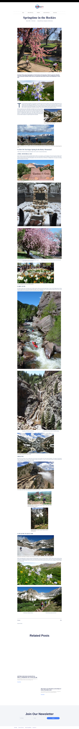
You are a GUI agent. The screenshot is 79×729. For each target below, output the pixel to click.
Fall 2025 (38, 12)
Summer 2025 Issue (46, 12)
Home (23, 12)
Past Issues (55, 12)
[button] (39, 204)
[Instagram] (64, 1)
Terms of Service (21, 727)
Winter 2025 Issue (30, 12)
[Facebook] (63, 1)
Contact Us (34, 727)
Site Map (15, 727)
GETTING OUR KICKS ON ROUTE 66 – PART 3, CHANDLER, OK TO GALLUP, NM (27, 677)
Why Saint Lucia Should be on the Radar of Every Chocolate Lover (51, 689)
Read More (42, 694)
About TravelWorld (28, 727)
